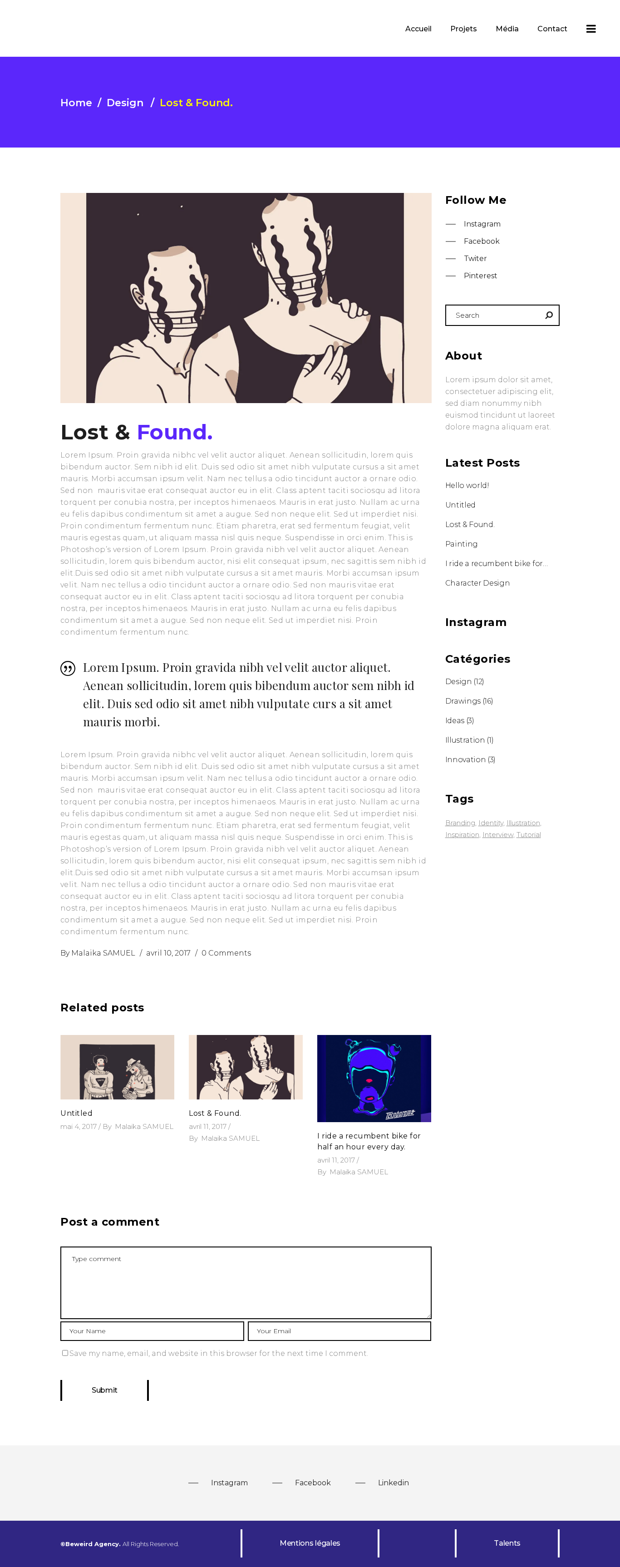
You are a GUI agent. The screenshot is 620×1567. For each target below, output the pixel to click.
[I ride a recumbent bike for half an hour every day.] (374, 1078)
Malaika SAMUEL (103, 953)
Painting (461, 544)
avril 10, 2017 (168, 953)
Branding (460, 822)
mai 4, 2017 (78, 1126)
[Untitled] (117, 1067)
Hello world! (467, 485)
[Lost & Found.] (246, 1067)
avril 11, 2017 (207, 1126)
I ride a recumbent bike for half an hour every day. (496, 563)
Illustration (465, 740)
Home (76, 103)
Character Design (477, 583)
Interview (497, 834)
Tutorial (529, 834)
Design (125, 103)
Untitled (76, 1113)
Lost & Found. (215, 1113)
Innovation (465, 759)
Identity (490, 822)
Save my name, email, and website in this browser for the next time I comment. (218, 1353)
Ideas (454, 720)
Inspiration (462, 834)
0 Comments (226, 953)
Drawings (463, 701)
